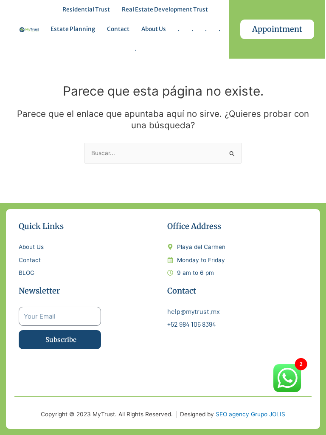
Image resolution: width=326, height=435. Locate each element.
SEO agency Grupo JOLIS (250, 414)
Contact (118, 29)
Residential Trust (86, 9)
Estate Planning (73, 29)
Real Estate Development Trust (165, 9)
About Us (153, 29)
